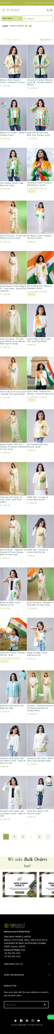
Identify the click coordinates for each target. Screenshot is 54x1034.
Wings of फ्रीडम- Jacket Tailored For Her (37, 654)
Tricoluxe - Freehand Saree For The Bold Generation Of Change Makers (40, 707)
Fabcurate (22, 1025)
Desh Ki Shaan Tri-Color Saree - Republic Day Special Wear (13, 393)
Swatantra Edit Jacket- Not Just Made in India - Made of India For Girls (13, 760)
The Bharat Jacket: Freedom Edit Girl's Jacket (39, 237)
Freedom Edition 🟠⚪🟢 (21, 26)
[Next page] (48, 837)
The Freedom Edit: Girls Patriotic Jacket (37, 445)
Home (5, 26)
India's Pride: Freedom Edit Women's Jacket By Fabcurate (40, 392)
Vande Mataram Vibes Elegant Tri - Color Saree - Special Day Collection (13, 288)
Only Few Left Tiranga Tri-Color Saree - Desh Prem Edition (11, 499)
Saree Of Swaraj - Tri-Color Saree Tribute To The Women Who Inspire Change (12, 341)
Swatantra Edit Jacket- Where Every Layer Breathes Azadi (40, 759)
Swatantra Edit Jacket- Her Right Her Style (12, 706)
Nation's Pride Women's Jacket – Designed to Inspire (12, 81)
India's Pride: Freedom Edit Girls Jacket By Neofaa (39, 340)
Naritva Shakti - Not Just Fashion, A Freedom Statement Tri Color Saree (13, 446)
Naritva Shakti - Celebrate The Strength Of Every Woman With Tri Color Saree (13, 552)
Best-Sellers (8, 18)
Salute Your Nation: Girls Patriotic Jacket (38, 812)
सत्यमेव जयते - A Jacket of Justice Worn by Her (37, 498)
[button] (3, 10)
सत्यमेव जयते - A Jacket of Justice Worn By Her (37, 551)
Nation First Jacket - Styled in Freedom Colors (13, 133)
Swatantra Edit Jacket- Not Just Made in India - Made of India (13, 813)
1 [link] (6, 836)
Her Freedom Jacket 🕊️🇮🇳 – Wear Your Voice (12, 184)
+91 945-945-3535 (12, 953)
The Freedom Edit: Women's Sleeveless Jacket (39, 287)
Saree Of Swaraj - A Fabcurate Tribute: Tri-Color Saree (13, 237)
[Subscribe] (45, 1004)
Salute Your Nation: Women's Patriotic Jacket (13, 653)
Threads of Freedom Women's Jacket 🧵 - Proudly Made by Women (40, 82)
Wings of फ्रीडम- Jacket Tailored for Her (10, 603)
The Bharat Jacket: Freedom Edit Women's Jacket (39, 184)
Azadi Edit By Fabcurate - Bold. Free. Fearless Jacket (38, 133)
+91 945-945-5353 (12, 956)
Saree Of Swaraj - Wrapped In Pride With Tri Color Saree (40, 603)
